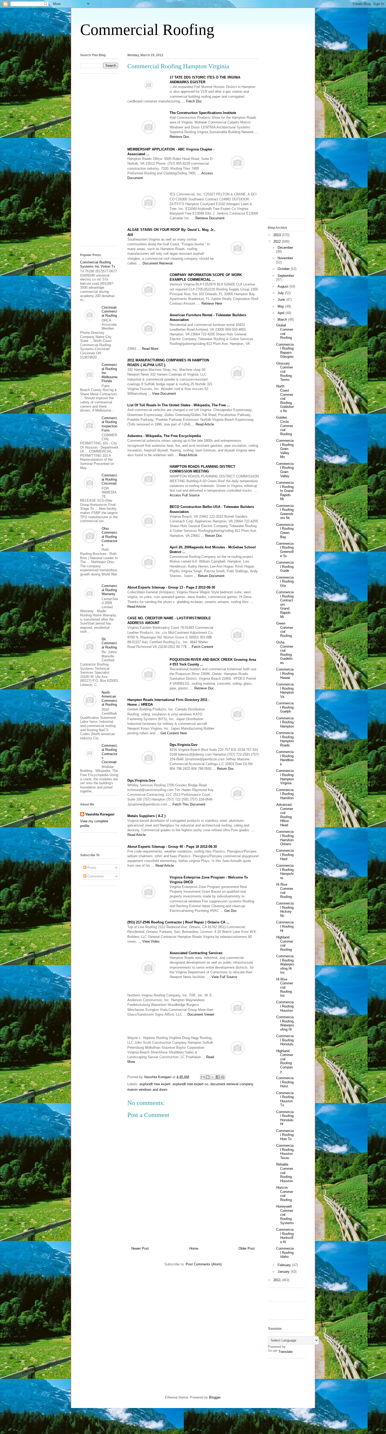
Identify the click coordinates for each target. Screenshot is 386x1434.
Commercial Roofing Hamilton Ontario (285, 838)
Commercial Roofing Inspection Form (109, 424)
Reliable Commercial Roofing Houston (284, 1172)
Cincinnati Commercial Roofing (109, 311)
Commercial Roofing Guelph (285, 707)
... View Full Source (222, 977)
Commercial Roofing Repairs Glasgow (285, 350)
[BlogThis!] (207, 1077)
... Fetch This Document (186, 804)
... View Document (162, 394)
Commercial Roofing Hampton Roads (285, 739)
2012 (277, 241)
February (285, 1265)
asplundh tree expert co (190, 1084)
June (282, 300)
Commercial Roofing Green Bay (285, 531)
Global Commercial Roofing (284, 331)
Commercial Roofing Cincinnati (109, 479)
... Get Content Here (171, 733)
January (284, 1272)
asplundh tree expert (154, 1084)
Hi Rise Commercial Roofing (284, 890)
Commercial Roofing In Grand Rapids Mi (285, 491)
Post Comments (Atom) (204, 1264)
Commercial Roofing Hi (285, 926)
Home (193, 1248)
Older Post (246, 1248)
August (283, 286)
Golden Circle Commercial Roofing (284, 425)
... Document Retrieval (155, 263)
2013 (277, 235)
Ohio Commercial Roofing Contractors (109, 537)
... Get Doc (228, 911)
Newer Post (140, 1248)
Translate (285, 1352)
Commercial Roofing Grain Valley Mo (285, 449)
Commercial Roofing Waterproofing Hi (285, 1023)
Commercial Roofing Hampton (285, 722)
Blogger (214, 1397)
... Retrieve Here (209, 303)
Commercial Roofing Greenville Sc (285, 550)
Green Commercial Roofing (284, 629)
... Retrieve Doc (202, 688)
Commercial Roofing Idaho (285, 1252)
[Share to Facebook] (217, 1077)
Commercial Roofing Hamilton (285, 794)
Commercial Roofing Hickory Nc (285, 909)
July (281, 293)
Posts (91, 868)
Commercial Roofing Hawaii (285, 673)
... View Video (148, 941)
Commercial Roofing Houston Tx (285, 1099)
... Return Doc (211, 536)
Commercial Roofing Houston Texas (285, 1152)
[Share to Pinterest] (222, 1077)
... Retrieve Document (208, 218)
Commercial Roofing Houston (285, 1006)
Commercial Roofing (147, 29)
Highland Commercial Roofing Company (284, 1061)
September (286, 276)
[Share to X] (212, 1077)
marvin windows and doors (147, 1090)
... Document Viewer (198, 1014)
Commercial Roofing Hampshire (285, 872)
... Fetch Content (200, 647)
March (283, 319)
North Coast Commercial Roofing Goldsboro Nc (285, 398)
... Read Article (202, 424)
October (284, 269)
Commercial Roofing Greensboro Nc (285, 512)
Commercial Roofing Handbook (285, 758)
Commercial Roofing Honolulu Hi (285, 1118)
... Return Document (209, 576)
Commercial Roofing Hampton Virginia (285, 777)
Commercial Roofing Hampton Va (285, 690)
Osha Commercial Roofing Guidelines (284, 652)
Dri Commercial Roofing (109, 643)
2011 (277, 1280)
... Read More (148, 349)
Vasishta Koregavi (99, 814)
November (285, 258)
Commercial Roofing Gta (285, 581)
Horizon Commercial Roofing (284, 1194)
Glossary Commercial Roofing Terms (284, 371)
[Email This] (202, 1077)
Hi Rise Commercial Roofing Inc (284, 987)
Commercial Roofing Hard (285, 855)
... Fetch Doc (192, 101)
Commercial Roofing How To (285, 1135)
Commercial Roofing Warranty (109, 590)
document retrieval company (231, 1084)
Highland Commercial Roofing (284, 943)
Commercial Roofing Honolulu (285, 1040)
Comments (95, 876)
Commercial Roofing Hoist (285, 1082)
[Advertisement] (193, 44)
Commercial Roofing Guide (285, 566)
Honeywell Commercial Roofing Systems (285, 1214)
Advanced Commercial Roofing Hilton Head (284, 815)
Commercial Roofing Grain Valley (285, 470)
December (285, 248)
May (281, 306)
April (281, 313)
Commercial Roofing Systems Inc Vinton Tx (97, 264)
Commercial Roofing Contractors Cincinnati (109, 754)
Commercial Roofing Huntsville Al (285, 1236)
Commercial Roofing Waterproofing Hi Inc (285, 964)
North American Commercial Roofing (109, 698)
